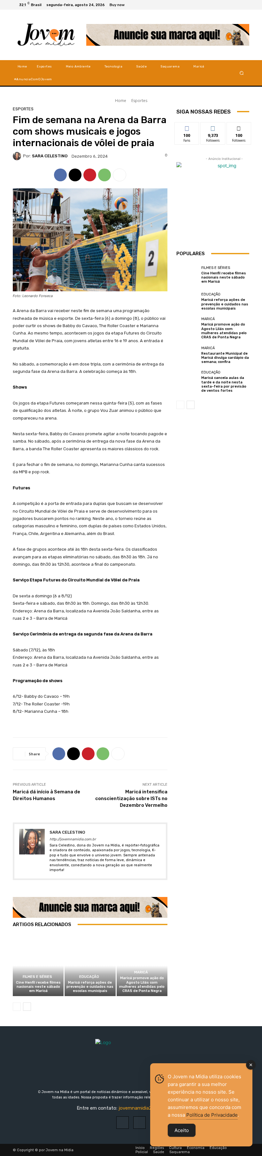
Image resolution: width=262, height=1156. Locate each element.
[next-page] (27, 1007)
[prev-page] (17, 1007)
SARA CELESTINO (49, 156)
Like (187, 127)
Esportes (139, 100)
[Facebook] (229, 5)
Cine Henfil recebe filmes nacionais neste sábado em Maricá (38, 986)
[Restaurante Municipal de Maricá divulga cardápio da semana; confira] (187, 355)
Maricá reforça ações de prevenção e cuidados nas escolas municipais (89, 986)
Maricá (141, 972)
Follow (212, 127)
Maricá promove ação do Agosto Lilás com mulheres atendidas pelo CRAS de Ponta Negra (142, 984)
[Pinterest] (89, 175)
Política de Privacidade (212, 1115)
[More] (119, 175)
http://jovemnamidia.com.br (73, 839)
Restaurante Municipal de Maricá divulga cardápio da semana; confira (225, 357)
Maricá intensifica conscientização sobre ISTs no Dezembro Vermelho (131, 798)
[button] (241, 73)
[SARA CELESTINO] (18, 156)
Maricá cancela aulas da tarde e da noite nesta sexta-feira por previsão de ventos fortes (223, 384)
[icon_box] (121, 5)
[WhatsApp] (104, 175)
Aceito (181, 1130)
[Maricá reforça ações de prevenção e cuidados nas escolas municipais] (90, 965)
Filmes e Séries (37, 977)
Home (120, 100)
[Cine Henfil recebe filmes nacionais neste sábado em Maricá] (38, 965)
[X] (244, 5)
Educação (89, 977)
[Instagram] (236, 5)
